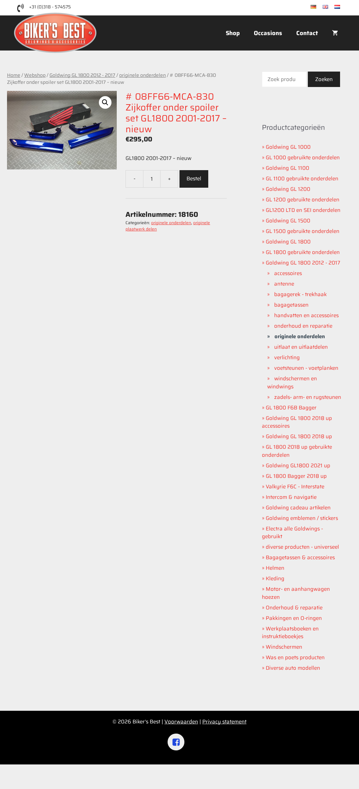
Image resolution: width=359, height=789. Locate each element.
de (319, 7)
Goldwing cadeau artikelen (298, 507)
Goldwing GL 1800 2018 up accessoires (297, 422)
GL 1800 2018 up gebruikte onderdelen (297, 451)
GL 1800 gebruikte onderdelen (303, 252)
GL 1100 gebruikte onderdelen (302, 178)
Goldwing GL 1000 (288, 147)
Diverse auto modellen (293, 668)
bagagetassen (291, 305)
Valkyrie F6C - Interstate (295, 486)
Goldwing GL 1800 (288, 242)
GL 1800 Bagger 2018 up (296, 476)
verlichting (287, 357)
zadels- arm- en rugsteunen (307, 397)
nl (342, 7)
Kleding (275, 578)
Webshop (35, 75)
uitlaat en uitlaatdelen (301, 347)
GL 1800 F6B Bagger (291, 407)
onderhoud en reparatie (303, 326)
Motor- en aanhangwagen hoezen (296, 593)
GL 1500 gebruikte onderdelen (302, 231)
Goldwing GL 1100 (287, 168)
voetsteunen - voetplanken (306, 368)
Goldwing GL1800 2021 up (298, 465)
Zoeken (324, 79)
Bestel (194, 178)
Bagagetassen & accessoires (300, 557)
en (331, 7)
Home (13, 75)
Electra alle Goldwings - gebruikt (292, 532)
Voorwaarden (181, 721)
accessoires (288, 273)
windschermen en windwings (292, 382)
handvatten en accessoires (306, 315)
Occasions (268, 33)
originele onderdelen (142, 75)
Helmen (275, 568)
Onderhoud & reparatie (294, 607)
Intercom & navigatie (291, 497)
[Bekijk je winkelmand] (335, 33)
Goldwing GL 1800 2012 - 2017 (82, 75)
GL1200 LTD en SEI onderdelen (303, 210)
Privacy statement (224, 721)
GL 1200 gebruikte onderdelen (302, 199)
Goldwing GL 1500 (288, 220)
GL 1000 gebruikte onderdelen (303, 157)
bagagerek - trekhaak (300, 294)
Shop (233, 33)
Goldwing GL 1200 (288, 189)
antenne (284, 284)
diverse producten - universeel (302, 547)
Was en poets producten (295, 657)
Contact (307, 33)
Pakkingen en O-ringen (294, 618)
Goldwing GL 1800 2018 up (299, 436)
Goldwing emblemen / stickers (302, 518)
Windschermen (284, 647)
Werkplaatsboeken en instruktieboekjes (290, 632)
